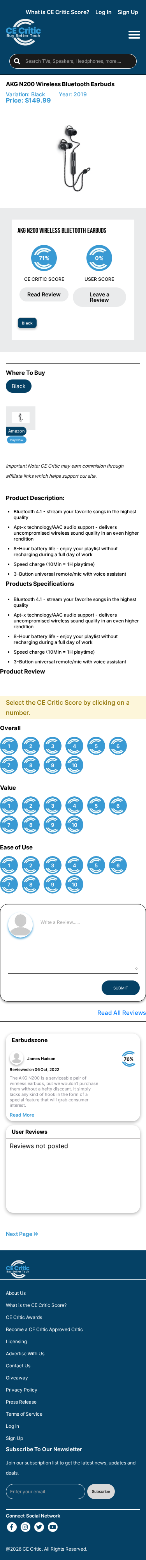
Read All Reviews (121, 1013)
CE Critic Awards (24, 1317)
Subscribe (101, 1491)
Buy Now (16, 440)
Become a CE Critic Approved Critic (44, 1329)
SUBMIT (120, 988)
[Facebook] (12, 1527)
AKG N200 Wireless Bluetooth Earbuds (60, 84)
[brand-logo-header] (23, 34)
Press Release (21, 1402)
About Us (16, 1293)
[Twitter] (39, 1527)
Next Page (19, 1234)
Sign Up (128, 12)
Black (27, 323)
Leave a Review (99, 297)
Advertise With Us (25, 1353)
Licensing (16, 1341)
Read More (22, 1115)
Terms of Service (24, 1414)
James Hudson (41, 1058)
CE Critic (32, 1549)
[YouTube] (53, 1527)
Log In (103, 12)
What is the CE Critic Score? (36, 1305)
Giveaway (17, 1378)
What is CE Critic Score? (58, 12)
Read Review (44, 294)
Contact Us (18, 1365)
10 (74, 765)
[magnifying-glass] (17, 61)
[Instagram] (25, 1527)
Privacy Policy (21, 1390)
